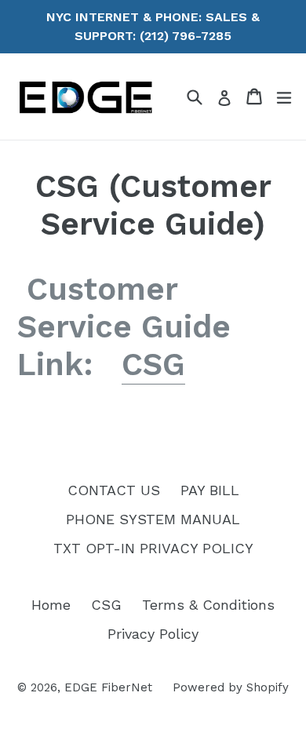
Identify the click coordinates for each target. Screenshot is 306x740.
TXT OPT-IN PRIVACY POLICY (153, 548)
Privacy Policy (153, 633)
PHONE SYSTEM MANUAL (153, 519)
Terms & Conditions (208, 604)
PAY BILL (209, 490)
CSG (153, 364)
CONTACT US (113, 490)
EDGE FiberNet (108, 687)
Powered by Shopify (231, 687)
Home (51, 604)
